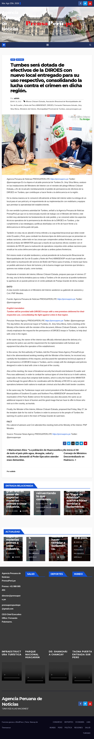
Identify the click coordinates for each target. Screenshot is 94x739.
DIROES (50, 105)
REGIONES (20, 59)
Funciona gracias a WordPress (13, 722)
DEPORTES (68, 722)
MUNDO (53, 728)
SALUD (87, 728)
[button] (90, 45)
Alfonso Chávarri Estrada (35, 101)
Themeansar (6, 728)
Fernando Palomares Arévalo (65, 105)
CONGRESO (57, 722)
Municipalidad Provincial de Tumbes (51, 109)
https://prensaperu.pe (59, 179)
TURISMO (86, 733)
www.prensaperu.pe (73, 109)
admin (16, 98)
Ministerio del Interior (28, 109)
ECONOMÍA (80, 722)
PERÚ (13, 59)
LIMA (88, 722)
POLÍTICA (68, 728)
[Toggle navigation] (47, 45)
